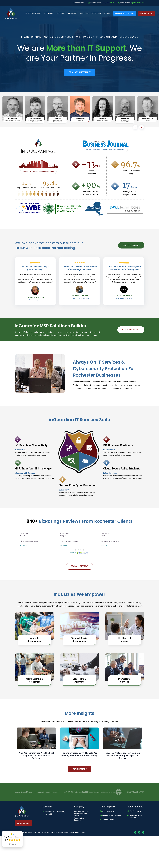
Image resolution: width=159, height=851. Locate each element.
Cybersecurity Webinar (100, 13)
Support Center (108, 819)
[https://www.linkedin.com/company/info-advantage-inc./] (139, 832)
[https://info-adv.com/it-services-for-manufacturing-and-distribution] (34, 666)
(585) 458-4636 (108, 811)
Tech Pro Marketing (56, 832)
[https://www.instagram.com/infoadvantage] (143, 832)
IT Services (48, 13)
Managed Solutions (33, 13)
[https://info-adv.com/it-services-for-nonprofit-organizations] (34, 626)
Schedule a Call (146, 13)
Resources (72, 13)
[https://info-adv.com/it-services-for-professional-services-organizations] (124, 666)
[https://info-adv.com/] (11, 13)
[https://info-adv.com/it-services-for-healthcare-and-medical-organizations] (124, 626)
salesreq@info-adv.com (136, 816)
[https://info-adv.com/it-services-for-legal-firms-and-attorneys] (79, 666)
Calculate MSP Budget (125, 13)
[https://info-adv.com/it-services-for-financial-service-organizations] (79, 626)
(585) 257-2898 (136, 811)
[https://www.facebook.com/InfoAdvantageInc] (135, 832)
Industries (60, 13)
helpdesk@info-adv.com (111, 815)
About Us (84, 13)
